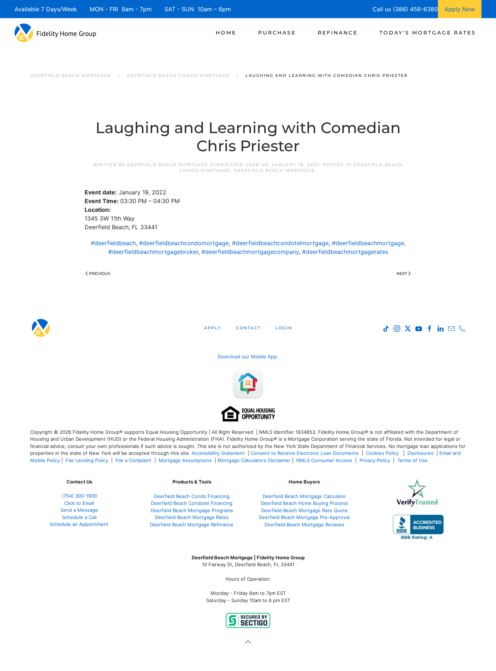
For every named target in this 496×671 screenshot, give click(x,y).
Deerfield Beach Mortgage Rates (192, 517)
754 (79, 496)
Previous (99, 273)
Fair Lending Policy (87, 460)
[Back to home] (55, 32)
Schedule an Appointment (79, 524)
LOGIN (284, 327)
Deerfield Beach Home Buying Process (304, 503)
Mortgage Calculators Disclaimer (253, 460)
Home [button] (226, 32)
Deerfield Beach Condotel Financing (191, 503)
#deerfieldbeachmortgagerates (345, 251)
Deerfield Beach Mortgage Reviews (304, 524)
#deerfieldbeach (113, 243)
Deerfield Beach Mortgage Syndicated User (193, 164)
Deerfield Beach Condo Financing (191, 496)
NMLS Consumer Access (324, 460)
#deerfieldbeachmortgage (368, 243)
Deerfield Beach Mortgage (274, 170)
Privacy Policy (374, 460)
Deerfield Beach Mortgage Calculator (304, 496)
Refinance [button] (338, 32)
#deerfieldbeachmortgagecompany (250, 251)
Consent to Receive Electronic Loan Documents (305, 453)
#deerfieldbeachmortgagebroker (153, 251)
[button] (248, 642)
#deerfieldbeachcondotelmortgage (280, 243)
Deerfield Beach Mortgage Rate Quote (304, 510)
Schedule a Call (79, 517)
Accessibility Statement (218, 453)
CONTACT (248, 327)
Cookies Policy (383, 453)
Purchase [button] (277, 32)
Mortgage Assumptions (185, 460)
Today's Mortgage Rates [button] (427, 32)
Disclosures (420, 453)
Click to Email (79, 503)
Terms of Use (413, 460)
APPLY (212, 327)
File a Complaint (134, 460)
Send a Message (79, 510)
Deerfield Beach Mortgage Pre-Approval (304, 517)
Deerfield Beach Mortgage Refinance (191, 524)
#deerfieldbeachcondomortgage (184, 243)
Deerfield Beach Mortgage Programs (192, 510)
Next (402, 273)
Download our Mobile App (247, 356)
